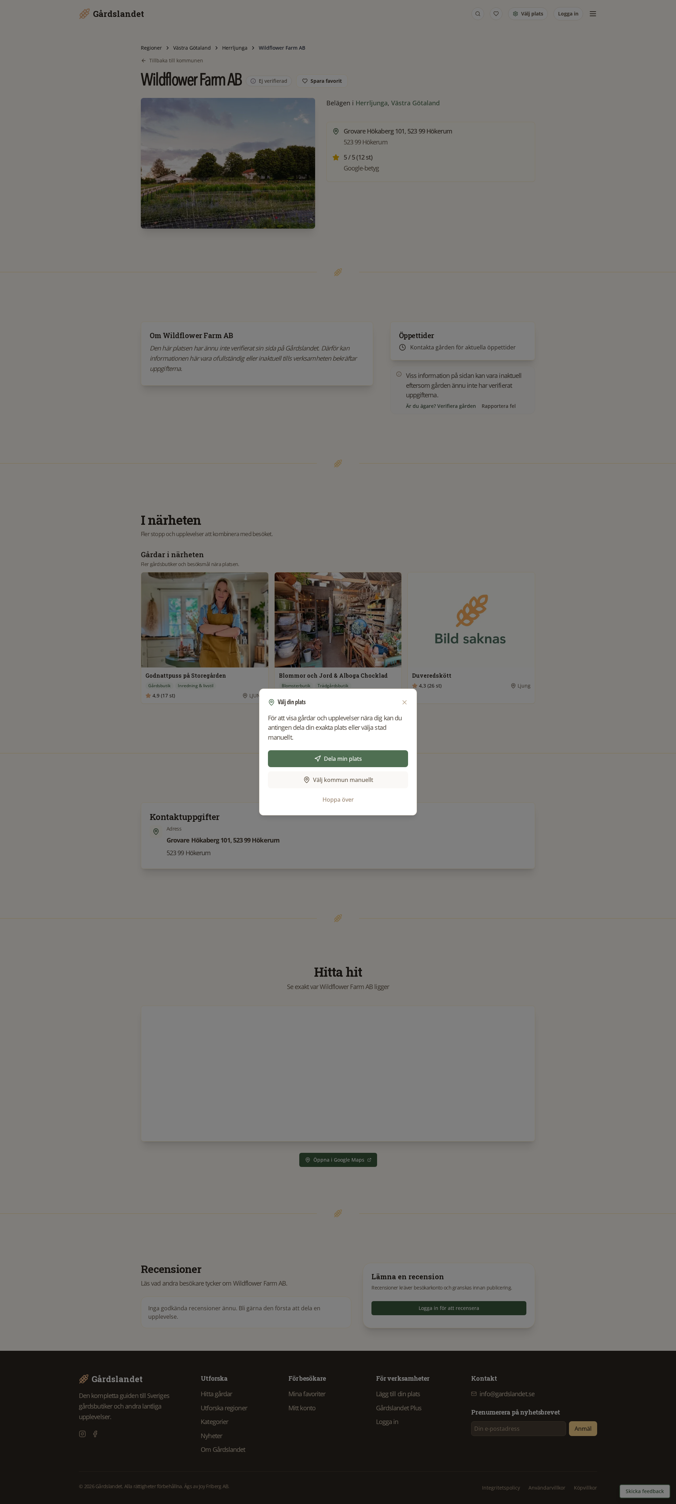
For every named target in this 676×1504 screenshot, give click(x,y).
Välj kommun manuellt (343, 780)
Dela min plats (343, 759)
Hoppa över (338, 799)
